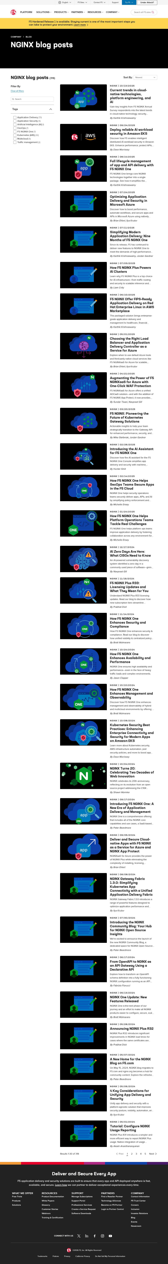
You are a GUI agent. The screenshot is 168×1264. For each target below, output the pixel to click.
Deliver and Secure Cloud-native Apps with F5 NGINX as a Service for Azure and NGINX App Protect (130, 845)
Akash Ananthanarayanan (126, 1146)
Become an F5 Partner (111, 1205)
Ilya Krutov (131, 220)
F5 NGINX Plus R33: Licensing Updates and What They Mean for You (129, 587)
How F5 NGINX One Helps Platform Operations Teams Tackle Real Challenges (131, 520)
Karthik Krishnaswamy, (125, 256)
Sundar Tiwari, (120, 402)
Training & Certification (52, 1217)
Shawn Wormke (121, 792)
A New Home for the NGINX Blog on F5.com (130, 1061)
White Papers (48, 1200)
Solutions (16, 1205)
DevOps (22, 128)
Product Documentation (53, 1196)
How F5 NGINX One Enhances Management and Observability (131, 693)
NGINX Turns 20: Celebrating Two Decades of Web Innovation (132, 772)
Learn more (80, 25)
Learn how (61, 1185)
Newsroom (136, 1226)
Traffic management (28, 142)
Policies (56, 1256)
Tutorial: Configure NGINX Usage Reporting (130, 1128)
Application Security (29, 121)
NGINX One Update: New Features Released (128, 999)
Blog (29, 36)
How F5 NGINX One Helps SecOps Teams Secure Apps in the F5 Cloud (132, 484)
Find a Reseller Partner (112, 1196)
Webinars (46, 1213)
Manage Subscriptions (82, 1196)
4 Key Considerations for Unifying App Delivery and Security (130, 1095)
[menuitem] (64, 2)
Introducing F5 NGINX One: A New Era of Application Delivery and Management (132, 808)
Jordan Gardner (145, 256)
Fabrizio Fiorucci (121, 985)
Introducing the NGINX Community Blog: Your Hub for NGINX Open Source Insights (131, 928)
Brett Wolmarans (121, 642)
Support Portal (78, 1200)
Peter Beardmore (122, 827)
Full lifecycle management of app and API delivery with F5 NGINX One (132, 165)
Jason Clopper (120, 678)
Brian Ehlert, (119, 220)
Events (134, 1222)
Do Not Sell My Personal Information (110, 1256)
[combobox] (145, 77)
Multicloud (24, 138)
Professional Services (82, 1205)
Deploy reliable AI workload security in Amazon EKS (131, 131)
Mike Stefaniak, (121, 437)
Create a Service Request (84, 1209)
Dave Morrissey (121, 149)
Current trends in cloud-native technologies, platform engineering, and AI (130, 96)
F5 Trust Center (138, 1200)
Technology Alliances (111, 1200)
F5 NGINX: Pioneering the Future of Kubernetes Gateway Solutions (129, 417)
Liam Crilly (118, 287)
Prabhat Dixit (119, 607)
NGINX (113, 85)
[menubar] (84, 2)
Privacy (67, 1256)
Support (115, 2)
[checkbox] (14, 117)
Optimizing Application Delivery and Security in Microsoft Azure (128, 200)
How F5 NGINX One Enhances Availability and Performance (130, 658)
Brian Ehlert (119, 867)
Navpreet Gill (135, 402)
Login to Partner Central (112, 1209)
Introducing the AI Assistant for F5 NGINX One (131, 451)
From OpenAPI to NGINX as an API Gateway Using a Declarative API (130, 965)
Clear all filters (17, 91)
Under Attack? (147, 2)
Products (16, 1200)
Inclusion (135, 1209)
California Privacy (82, 1256)
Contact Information (140, 1196)
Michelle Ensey (121, 504)
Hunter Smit (119, 469)
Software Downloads (81, 1213)
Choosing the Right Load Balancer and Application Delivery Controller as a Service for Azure (130, 344)
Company (16, 36)
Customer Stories (50, 1209)
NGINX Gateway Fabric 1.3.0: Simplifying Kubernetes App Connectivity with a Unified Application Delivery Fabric (131, 886)
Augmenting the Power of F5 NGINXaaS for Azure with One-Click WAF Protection (132, 382)
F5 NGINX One (26, 131)
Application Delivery (29, 117)
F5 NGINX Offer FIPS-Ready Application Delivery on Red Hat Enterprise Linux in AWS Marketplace (132, 305)
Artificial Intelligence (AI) (30, 124)
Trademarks (42, 1256)
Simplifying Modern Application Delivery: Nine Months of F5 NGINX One (130, 236)
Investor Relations (139, 1213)
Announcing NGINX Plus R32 (132, 1029)
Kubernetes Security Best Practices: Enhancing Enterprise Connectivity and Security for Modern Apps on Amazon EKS (132, 733)
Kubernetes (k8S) (28, 135)
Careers (135, 1205)
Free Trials (17, 1196)
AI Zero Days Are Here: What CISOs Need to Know (130, 553)
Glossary (46, 1205)
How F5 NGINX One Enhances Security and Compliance (128, 622)
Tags (15, 109)
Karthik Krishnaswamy (124, 118)
